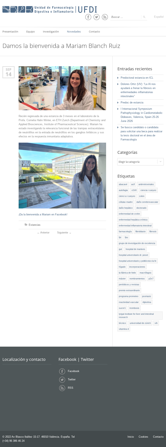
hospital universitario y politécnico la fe (137, 261)
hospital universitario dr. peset (133, 255)
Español (159, 16)
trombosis (134, 308)
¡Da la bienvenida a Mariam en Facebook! (43, 214)
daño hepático (126, 208)
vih (156, 323)
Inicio (131, 436)
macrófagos (145, 272)
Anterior (43, 232)
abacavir (123, 184)
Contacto (94, 31)
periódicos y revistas (129, 284)
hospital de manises (135, 249)
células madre (126, 202)
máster (122, 278)
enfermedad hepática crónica (133, 219)
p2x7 (151, 278)
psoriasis (146, 296)
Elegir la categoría (129, 162)
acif (133, 184)
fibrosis (152, 231)
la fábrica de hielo (127, 272)
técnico (122, 323)
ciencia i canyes (148, 190)
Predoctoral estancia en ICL (137, 77)
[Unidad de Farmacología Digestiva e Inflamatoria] (49, 9)
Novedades (74, 31)
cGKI (134, 190)
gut (120, 249)
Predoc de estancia (132, 102)
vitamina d (124, 329)
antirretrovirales (146, 184)
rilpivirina (147, 302)
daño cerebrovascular (147, 202)
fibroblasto (140, 231)
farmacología (125, 231)
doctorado (141, 208)
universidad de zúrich (140, 323)
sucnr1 (122, 308)
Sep (8, 69)
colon (141, 196)
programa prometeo (128, 296)
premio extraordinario (129, 290)
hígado (122, 267)
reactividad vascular (129, 302)
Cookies (143, 436)
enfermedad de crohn (129, 214)
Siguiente (64, 232)
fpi (120, 237)
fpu (126, 237)
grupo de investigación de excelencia (137, 243)
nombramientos (137, 278)
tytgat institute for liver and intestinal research (136, 315)
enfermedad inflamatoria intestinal (135, 225)
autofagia (123, 190)
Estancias (34, 224)
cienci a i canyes (127, 196)
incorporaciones (137, 267)
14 (8, 74)
